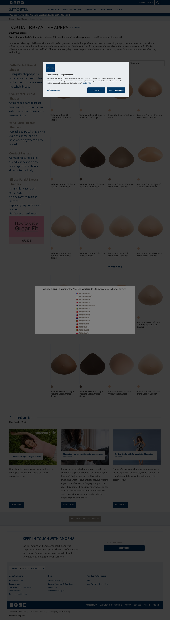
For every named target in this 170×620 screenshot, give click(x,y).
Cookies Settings (53, 90)
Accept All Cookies (116, 90)
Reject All (96, 90)
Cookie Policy (87, 83)
